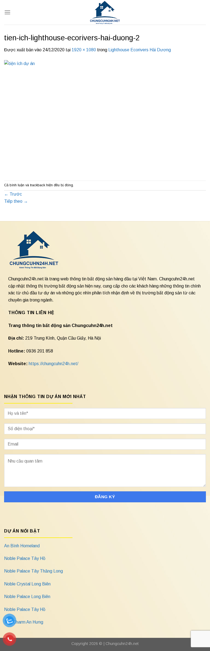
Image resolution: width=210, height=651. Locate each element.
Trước (13, 194)
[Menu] (7, 12)
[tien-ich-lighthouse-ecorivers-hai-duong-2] (105, 116)
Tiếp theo (16, 201)
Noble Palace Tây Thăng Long (33, 571)
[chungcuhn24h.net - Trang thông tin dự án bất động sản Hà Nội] (105, 12)
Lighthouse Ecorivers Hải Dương (139, 49)
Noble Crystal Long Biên (27, 584)
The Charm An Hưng (23, 622)
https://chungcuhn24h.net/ (53, 363)
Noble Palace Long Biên (27, 596)
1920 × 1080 (84, 49)
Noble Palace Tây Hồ (24, 558)
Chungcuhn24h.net (122, 643)
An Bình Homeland (22, 545)
